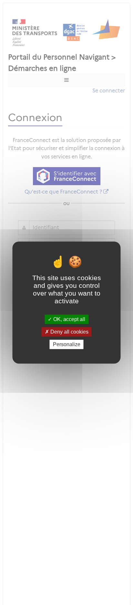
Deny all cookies (68, 332)
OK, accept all (68, 319)
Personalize (66, 344)
